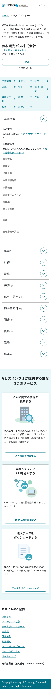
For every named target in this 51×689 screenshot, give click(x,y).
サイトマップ (9, 656)
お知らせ (6, 616)
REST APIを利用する (25, 520)
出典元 (21, 106)
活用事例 (6, 636)
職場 (4, 106)
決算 (4, 86)
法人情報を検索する (25, 456)
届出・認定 (38, 88)
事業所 (21, 80)
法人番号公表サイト (13, 50)
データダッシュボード (13, 626)
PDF (27, 61)
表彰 (36, 97)
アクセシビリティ (11, 651)
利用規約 (6, 641)
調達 (20, 97)
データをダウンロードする (25, 588)
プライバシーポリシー (13, 646)
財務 (36, 80)
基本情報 (6, 80)
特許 (20, 86)
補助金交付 (6, 98)
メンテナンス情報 (11, 621)
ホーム (5, 15)
